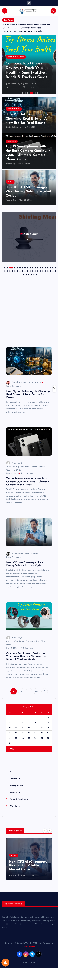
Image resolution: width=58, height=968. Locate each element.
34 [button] (37, 270)
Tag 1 (6, 24)
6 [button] (37, 92)
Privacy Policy (16, 786)
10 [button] (29, 267)
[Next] (49, 831)
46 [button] (33, 274)
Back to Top (30, 962)
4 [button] (30, 92)
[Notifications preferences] (5, 963)
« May (11, 749)
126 (36, 691)
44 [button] (28, 274)
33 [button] (35, 270)
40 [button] (52, 270)
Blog (10, 182)
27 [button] (19, 270)
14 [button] (40, 267)
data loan (46, 24)
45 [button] (31, 274)
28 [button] (22, 270)
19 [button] (52, 267)
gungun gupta (10, 31)
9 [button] (27, 267)
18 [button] (50, 267)
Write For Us (15, 806)
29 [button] (24, 270)
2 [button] (25, 92)
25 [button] (14, 270)
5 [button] (35, 92)
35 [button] (40, 270)
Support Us (15, 793)
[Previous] (45, 831)
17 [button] (47, 267)
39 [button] (50, 270)
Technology (14, 109)
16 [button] (45, 267)
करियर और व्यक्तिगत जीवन (31, 28)
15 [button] (42, 267)
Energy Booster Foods (29, 24)
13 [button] (37, 267)
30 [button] (27, 270)
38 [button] (47, 270)
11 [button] (32, 267)
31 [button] (29, 270)
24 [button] (12, 270)
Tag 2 (14, 24)
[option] (29, 64)
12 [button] (35, 267)
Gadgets (12, 141)
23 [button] (9, 270)
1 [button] (22, 92)
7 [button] (22, 267)
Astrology (30, 234)
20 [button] (55, 267)
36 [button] (42, 270)
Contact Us (15, 779)
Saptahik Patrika (13, 127)
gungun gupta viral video (31, 31)
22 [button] (7, 270)
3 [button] (27, 92)
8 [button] (24, 267)
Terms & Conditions (19, 799)
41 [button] (55, 270)
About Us (14, 772)
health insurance (11, 28)
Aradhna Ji (16, 84)
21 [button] (4, 270)
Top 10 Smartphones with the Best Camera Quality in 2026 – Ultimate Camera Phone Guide (27, 481)
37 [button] (45, 270)
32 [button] (32, 270)
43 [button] (26, 274)
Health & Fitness (16, 57)
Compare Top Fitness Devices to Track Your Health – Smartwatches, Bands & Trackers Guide (27, 656)
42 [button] (23, 274)
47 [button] (36, 274)
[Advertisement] (29, 314)
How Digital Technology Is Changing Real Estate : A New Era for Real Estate (27, 119)
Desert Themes (29, 947)
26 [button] (17, 270)
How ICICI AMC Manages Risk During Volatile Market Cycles (28, 191)
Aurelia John (11, 200)
